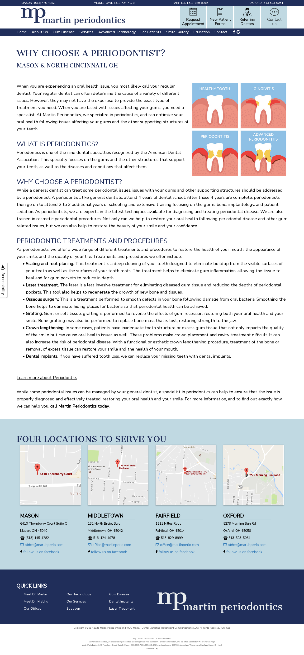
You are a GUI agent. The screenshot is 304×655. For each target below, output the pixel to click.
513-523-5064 (273, 3)
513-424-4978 (124, 3)
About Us (40, 32)
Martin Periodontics (110, 628)
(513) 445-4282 (44, 3)
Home (22, 32)
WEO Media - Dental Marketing (143, 628)
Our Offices (32, 608)
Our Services (76, 601)
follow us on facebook (40, 552)
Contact (221, 32)
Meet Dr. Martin (35, 594)
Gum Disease (64, 32)
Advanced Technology (117, 32)
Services (87, 32)
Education (201, 32)
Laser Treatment (121, 608)
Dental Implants (121, 601)
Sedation (73, 608)
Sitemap (225, 628)
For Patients (150, 32)
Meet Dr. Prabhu (36, 601)
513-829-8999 (198, 3)
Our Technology (78, 594)
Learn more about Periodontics (47, 377)
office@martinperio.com (43, 544)
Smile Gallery (177, 32)
